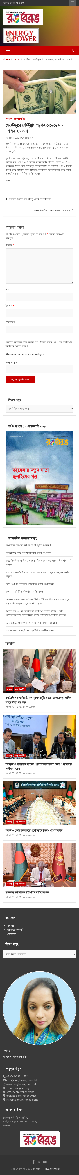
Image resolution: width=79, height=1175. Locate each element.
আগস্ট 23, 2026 (13, 706)
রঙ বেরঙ (36, 1169)
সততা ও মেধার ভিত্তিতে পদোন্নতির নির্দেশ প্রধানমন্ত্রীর (30, 584)
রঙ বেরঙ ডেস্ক (28, 137)
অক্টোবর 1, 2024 (13, 137)
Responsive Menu (72, 3)
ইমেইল (10, 305)
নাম (8, 289)
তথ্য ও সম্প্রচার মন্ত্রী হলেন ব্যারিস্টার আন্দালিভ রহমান (30, 630)
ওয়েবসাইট (10, 322)
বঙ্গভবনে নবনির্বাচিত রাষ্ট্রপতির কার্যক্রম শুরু (24, 591)
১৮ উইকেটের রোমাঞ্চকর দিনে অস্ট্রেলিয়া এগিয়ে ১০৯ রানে (31, 622)
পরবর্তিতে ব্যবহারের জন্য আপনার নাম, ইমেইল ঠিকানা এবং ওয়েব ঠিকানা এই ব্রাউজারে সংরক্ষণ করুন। (39, 344)
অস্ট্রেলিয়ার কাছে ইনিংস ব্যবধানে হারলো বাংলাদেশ (28, 553)
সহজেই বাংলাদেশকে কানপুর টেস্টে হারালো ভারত (30, 199)
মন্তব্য (10, 245)
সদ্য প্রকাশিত (19, 118)
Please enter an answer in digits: (25, 354)
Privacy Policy (52, 1169)
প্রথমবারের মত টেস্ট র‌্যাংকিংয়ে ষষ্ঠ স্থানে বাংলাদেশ (28, 545)
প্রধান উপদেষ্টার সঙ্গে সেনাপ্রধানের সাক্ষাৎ (52, 210)
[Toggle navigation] (7, 50)
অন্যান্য (9, 118)
